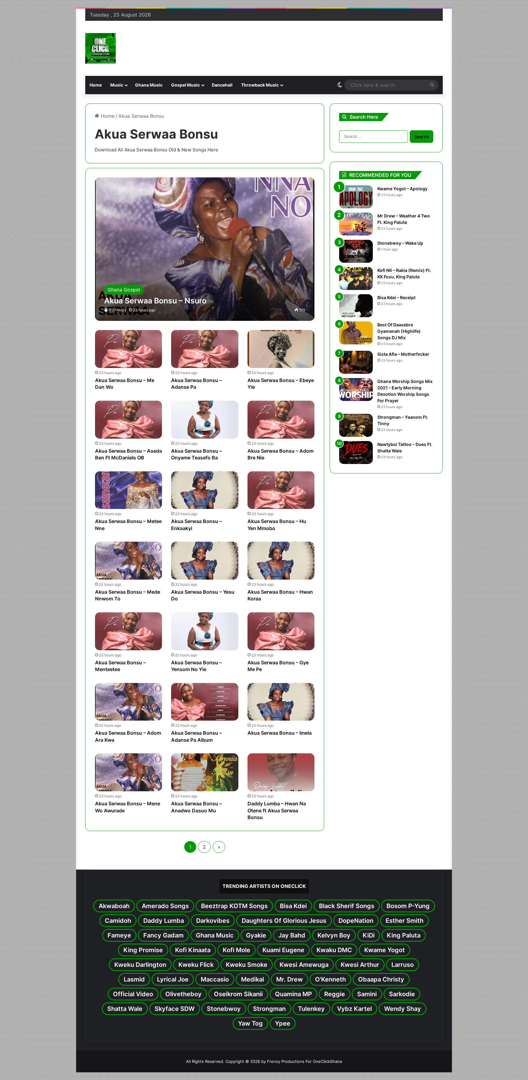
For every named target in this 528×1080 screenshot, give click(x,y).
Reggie (334, 994)
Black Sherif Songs (346, 906)
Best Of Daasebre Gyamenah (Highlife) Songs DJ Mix (399, 331)
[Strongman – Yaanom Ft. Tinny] (356, 425)
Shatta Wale (124, 1008)
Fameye (119, 935)
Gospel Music (185, 84)
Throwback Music (260, 84)
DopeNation (356, 920)
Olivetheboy (183, 994)
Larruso (402, 964)
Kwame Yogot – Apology (402, 188)
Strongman (269, 1008)
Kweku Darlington (140, 964)
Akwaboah (114, 906)
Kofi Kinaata (193, 950)
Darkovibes (212, 920)
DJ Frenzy (118, 310)
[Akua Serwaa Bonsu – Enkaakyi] (204, 490)
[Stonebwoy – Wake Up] (356, 251)
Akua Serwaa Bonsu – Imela (280, 733)
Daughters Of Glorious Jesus (284, 920)
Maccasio (215, 979)
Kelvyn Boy (333, 935)
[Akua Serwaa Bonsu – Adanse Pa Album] (204, 702)
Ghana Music (149, 84)
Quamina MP (293, 994)
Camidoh (118, 920)
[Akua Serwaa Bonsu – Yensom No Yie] (204, 631)
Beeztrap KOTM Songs (234, 906)
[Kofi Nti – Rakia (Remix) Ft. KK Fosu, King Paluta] (356, 278)
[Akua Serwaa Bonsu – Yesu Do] (204, 561)
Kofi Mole (236, 950)
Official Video (133, 994)
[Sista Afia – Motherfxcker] (356, 362)
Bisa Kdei (293, 906)
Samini (367, 994)
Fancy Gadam (163, 935)
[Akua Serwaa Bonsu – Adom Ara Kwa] (128, 702)
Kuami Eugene (283, 950)
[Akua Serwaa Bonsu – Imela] (281, 702)
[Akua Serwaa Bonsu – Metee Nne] (128, 490)
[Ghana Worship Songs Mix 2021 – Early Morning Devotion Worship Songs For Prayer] (356, 389)
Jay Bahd (291, 935)
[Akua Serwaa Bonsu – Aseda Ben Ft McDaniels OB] (128, 420)
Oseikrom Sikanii (238, 994)
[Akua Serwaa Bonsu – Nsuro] (205, 249)
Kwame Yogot (384, 950)
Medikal (252, 979)
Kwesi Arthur (360, 964)
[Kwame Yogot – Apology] (356, 196)
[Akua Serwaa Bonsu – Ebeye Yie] (281, 349)
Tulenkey (311, 1008)
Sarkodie (402, 994)
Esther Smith (405, 920)
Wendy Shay (402, 1008)
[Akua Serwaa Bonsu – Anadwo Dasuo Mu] (204, 772)
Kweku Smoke (246, 964)
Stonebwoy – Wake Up (400, 243)
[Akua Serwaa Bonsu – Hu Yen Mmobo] (281, 490)
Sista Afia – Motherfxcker (403, 354)
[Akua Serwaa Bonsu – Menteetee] (128, 631)
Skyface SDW (175, 1008)
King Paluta (403, 935)
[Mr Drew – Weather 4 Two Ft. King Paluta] (356, 224)
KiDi (369, 935)
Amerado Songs (165, 906)
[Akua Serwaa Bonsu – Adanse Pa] (204, 349)
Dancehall (222, 84)
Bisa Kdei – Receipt (396, 297)
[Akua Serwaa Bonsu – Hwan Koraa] (281, 561)
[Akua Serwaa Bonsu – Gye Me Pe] (281, 631)
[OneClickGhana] (100, 48)
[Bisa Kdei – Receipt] (356, 305)
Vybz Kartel (354, 1008)
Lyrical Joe (173, 979)
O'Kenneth (330, 979)
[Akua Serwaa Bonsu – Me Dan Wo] (128, 349)
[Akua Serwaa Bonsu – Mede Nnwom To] (128, 561)
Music (116, 84)
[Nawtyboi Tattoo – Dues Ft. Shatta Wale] (356, 452)
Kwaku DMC (334, 950)
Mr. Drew (289, 979)
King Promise (143, 950)
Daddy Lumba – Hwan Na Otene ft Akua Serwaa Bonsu (277, 810)
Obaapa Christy (381, 979)
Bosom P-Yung (408, 906)
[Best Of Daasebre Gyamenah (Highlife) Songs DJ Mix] (356, 332)
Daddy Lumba (163, 920)
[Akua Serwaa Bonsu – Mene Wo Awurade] (128, 772)
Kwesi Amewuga (304, 964)
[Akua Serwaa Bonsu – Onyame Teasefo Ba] (204, 420)
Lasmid (134, 979)
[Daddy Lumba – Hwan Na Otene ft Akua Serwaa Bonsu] (281, 772)
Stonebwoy (224, 1008)
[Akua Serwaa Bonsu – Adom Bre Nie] (281, 420)
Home (96, 84)
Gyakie (256, 935)
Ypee (282, 1023)
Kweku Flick (196, 964)
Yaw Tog (250, 1023)
